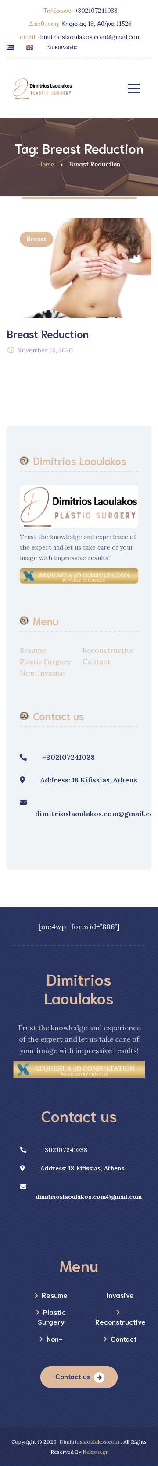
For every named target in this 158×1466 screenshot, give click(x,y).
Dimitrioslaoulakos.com (89, 1441)
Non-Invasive (42, 673)
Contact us (72, 1376)
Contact (96, 661)
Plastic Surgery (45, 661)
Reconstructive (108, 650)
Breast (36, 239)
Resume (33, 650)
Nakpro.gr (95, 1451)
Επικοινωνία (61, 46)
